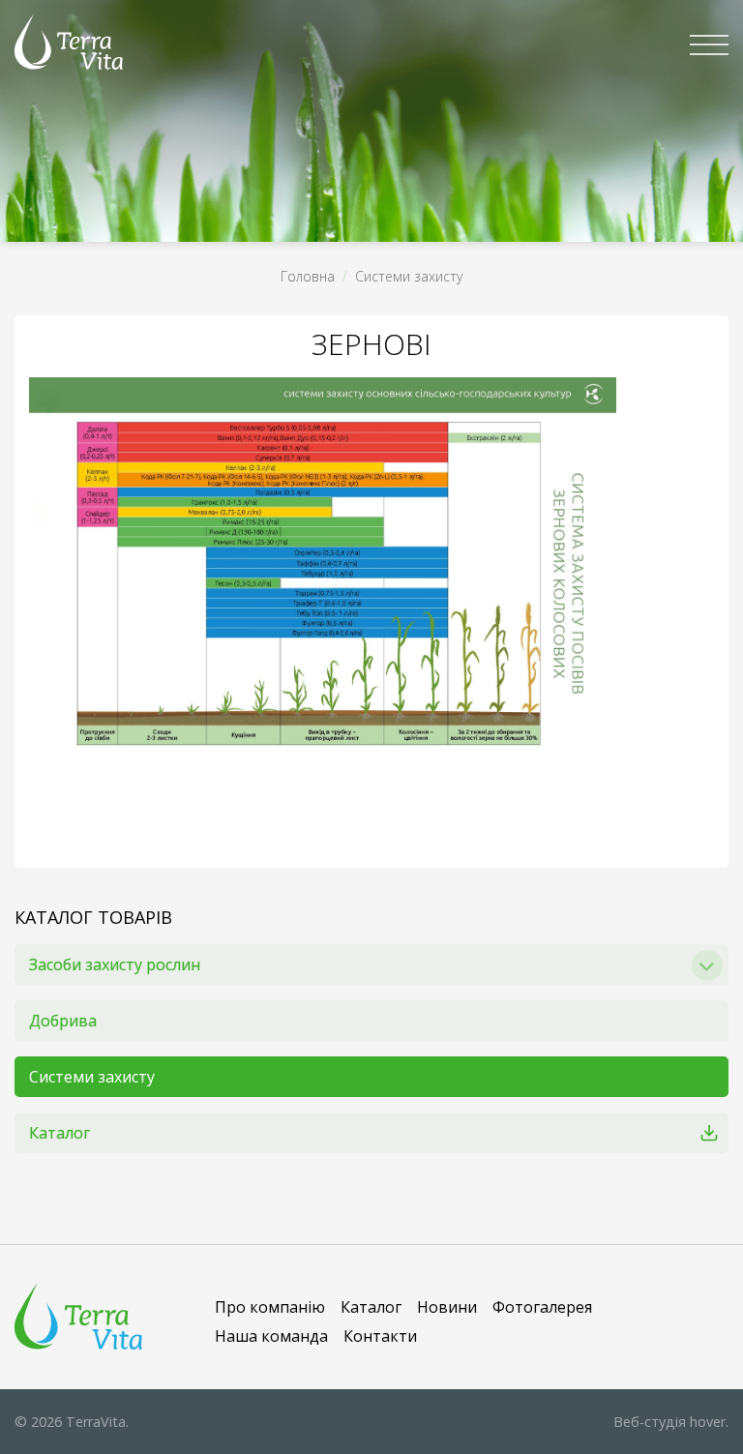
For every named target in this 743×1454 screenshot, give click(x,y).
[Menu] (709, 44)
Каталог (59, 1132)
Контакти (380, 1336)
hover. (670, 1421)
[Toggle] (707, 965)
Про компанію (270, 1307)
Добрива (63, 1020)
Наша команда (271, 1336)
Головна (308, 276)
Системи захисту (408, 276)
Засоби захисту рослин (114, 964)
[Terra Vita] (69, 42)
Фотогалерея (542, 1307)
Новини (447, 1307)
